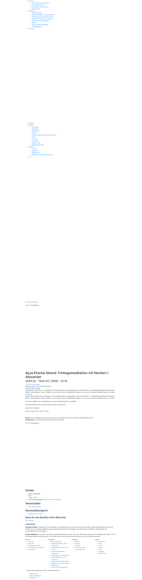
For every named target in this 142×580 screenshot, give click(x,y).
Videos (100, 545)
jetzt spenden (29, 520)
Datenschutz (36, 153)
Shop (100, 543)
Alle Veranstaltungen (31, 302)
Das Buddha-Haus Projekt (40, 7)
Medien (31, 125)
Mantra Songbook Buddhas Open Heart (44, 135)
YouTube (34, 139)
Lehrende (31, 28)
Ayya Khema (36, 9)
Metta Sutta (35, 131)
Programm (32, 11)
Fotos (33, 137)
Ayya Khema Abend (35, 506)
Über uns (31, 1)
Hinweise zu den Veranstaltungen (42, 154)
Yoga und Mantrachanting (40, 24)
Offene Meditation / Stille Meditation (43, 15)
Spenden (31, 123)
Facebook (35, 141)
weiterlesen (28, 394)
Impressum (35, 151)
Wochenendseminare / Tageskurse (42, 19)
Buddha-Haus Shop (38, 145)
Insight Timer (36, 143)
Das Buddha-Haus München (40, 3)
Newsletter (35, 129)
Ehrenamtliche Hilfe (38, 5)
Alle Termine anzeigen (33, 384)
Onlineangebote (37, 26)
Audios (34, 133)
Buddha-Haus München (36, 514)
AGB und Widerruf (35, 576)
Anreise (34, 149)
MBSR (34, 23)
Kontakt (31, 147)
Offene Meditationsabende (53, 499)
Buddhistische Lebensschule (60, 561)
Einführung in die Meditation (40, 21)
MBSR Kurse (55, 565)
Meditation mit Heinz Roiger (60, 563)
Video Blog (35, 127)
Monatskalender (37, 13)
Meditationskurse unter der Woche (42, 17)
